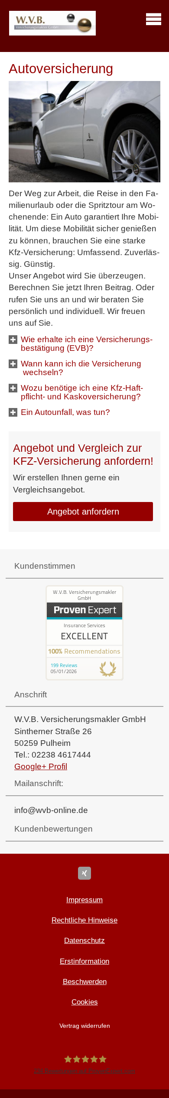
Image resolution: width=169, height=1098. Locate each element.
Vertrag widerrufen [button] (84, 1026)
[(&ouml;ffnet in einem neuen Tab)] (85, 677)
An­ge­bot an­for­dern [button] (83, 511)
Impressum (84, 900)
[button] (90, 349)
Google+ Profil (40, 766)
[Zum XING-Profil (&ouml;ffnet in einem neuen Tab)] (84, 873)
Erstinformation (84, 961)
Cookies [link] (85, 1002)
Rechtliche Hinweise (84, 920)
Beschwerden (85, 982)
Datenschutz (84, 940)
